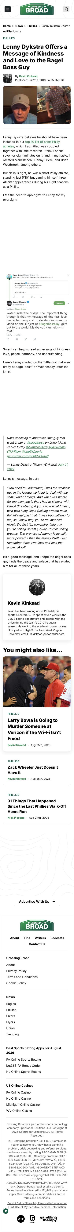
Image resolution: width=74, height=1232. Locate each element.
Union (10, 1028)
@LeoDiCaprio (31, 451)
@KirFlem (13, 451)
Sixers (10, 1016)
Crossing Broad (17, 958)
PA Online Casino (18, 1092)
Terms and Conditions (22, 977)
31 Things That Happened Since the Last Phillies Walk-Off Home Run (37, 806)
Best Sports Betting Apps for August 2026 (33, 1050)
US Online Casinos (19, 1085)
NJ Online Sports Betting (23, 1072)
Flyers (10, 1022)
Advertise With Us (34, 902)
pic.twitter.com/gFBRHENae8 (27, 456)
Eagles (11, 1004)
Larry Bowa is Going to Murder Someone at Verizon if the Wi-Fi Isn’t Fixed (34, 729)
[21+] (21, 1219)
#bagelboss (35, 442)
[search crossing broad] (66, 9)
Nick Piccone (16, 817)
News (10, 997)
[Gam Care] (32, 1219)
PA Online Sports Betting (23, 1059)
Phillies (9, 38)
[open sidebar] (8, 9)
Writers (40, 938)
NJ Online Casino (18, 1098)
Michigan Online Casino (23, 1104)
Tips (27, 938)
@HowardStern (36, 447)
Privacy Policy (16, 971)
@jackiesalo (56, 447)
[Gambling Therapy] (48, 1219)
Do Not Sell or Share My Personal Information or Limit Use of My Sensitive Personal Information (37, 1205)
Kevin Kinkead (28, 76)
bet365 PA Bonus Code (23, 1065)
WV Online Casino (19, 1111)
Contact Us (37, 944)
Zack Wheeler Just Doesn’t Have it (33, 770)
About (14, 938)
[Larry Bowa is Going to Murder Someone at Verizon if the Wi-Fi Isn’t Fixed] (37, 682)
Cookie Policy (16, 983)
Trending (12, 1034)
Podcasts (57, 938)
